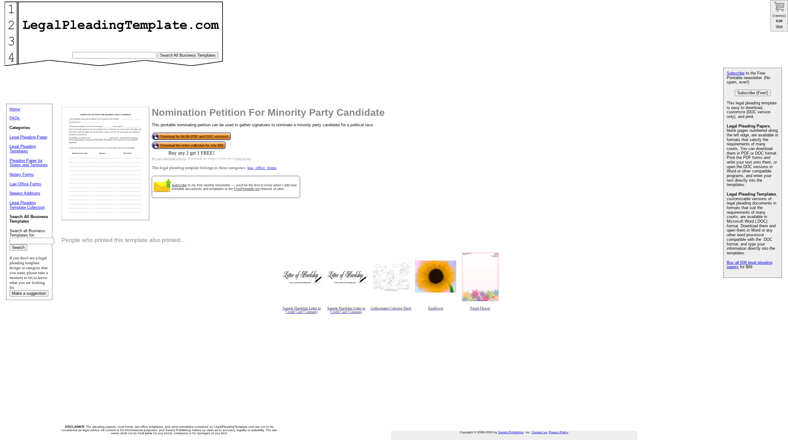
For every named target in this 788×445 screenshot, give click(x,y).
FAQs (15, 118)
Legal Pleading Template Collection (27, 205)
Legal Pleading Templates (23, 148)
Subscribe (179, 185)
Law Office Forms (25, 184)
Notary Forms (22, 174)
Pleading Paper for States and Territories (29, 163)
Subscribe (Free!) (752, 93)
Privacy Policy (558, 432)
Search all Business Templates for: (27, 233)
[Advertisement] (120, 82)
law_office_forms (261, 168)
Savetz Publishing (511, 432)
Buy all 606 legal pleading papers (749, 264)
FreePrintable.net (246, 189)
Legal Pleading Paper (28, 137)
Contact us (539, 432)
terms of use (243, 158)
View (779, 26)
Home (15, 109)
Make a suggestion (29, 293)
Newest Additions (25, 193)
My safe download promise (169, 158)
